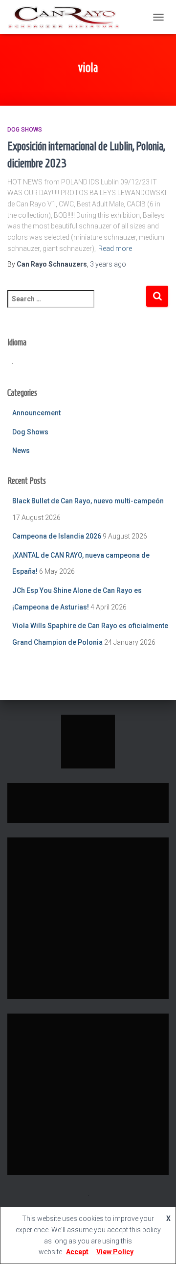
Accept (77, 1252)
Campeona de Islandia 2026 (56, 536)
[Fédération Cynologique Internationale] (88, 741)
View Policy (114, 1252)
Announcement (36, 413)
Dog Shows (24, 129)
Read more (115, 248)
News (21, 450)
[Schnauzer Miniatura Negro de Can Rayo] (67, 17)
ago (108, 264)
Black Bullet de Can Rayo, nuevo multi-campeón (88, 501)
